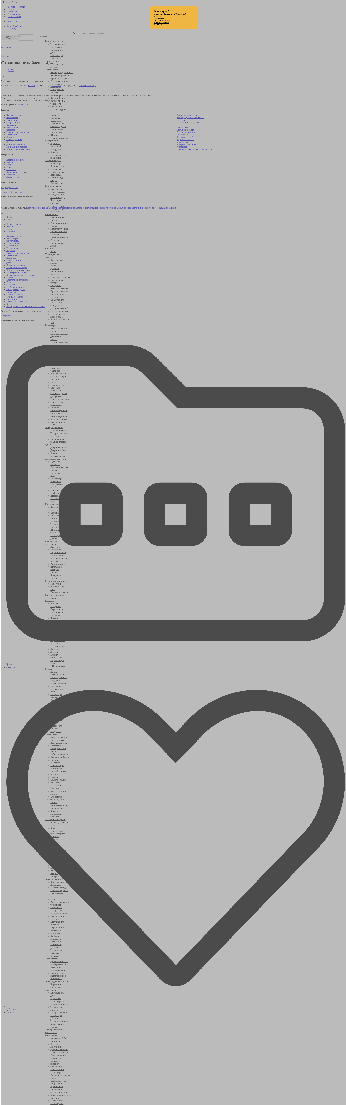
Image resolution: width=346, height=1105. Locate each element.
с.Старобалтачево (162, 20)
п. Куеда (157, 16)
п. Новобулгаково (161, 23)
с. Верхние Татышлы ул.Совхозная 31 (170, 14)
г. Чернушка (159, 18)
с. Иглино (158, 25)
